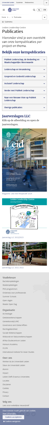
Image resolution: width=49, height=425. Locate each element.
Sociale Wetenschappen (12, 333)
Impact (5, 373)
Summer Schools (9, 296)
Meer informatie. (9, 413)
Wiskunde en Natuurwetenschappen (17, 336)
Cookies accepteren (13, 417)
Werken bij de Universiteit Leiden (16, 361)
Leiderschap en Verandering (17, 69)
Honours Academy (10, 344)
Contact (6, 396)
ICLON (5, 348)
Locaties (6, 381)
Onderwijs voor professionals (14, 293)
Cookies (6, 388)
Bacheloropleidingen (11, 281)
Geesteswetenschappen (12, 317)
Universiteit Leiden (8, 3)
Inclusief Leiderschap (14, 83)
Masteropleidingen (10, 285)
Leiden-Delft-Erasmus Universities (16, 377)
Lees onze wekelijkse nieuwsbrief (16, 405)
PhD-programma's (10, 289)
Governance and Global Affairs (15, 325)
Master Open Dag (10, 304)
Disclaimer (7, 384)
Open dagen (7, 300)
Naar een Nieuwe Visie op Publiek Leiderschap (20, 99)
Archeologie (7, 314)
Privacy (5, 392)
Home (4, 17)
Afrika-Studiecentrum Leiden (14, 340)
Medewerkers (29, 3)
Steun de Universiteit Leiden (14, 365)
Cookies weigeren (12, 421)
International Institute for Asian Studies (18, 352)
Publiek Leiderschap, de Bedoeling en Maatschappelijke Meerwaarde (21, 61)
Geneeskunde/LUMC (11, 321)
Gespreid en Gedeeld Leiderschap (20, 76)
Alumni (5, 369)
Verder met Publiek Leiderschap (19, 90)
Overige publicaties (13, 107)
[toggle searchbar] (34, 9)
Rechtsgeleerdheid (10, 329)
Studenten (19, 3)
